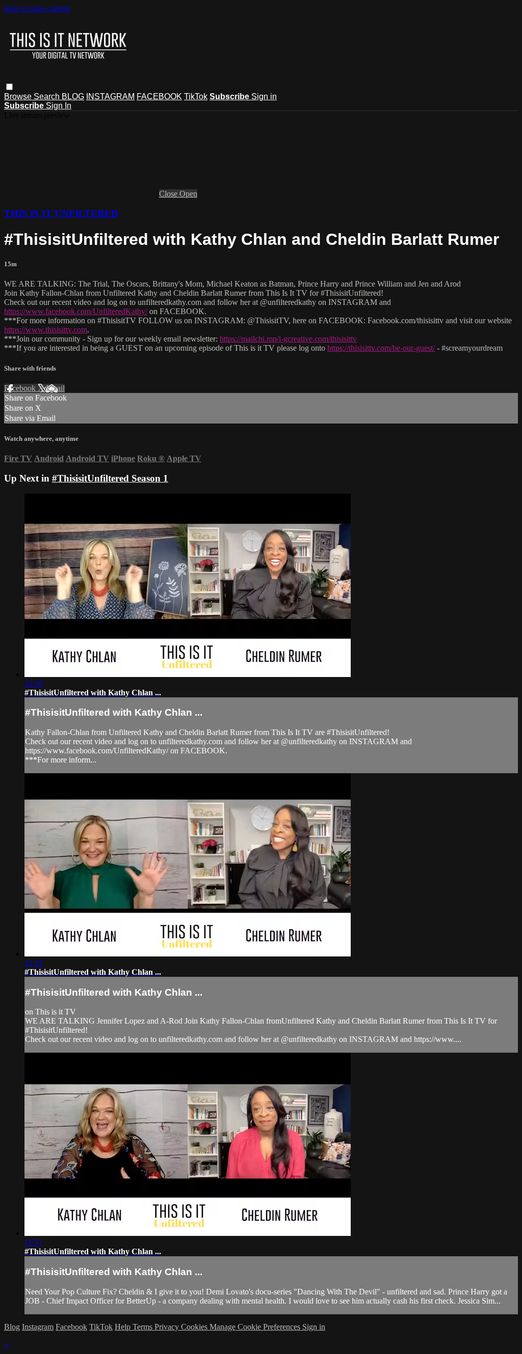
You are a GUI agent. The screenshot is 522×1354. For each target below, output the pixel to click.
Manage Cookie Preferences (256, 1326)
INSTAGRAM (110, 96)
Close (169, 193)
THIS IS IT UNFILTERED (61, 213)
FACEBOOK (159, 96)
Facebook (21, 388)
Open (188, 193)
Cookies (195, 1326)
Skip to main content (37, 8)
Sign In (58, 105)
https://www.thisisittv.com (45, 329)
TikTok (195, 96)
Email (55, 388)
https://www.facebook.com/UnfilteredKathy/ (75, 311)
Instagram (38, 1326)
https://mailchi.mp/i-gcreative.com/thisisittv (288, 338)
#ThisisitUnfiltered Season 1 (110, 478)
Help (124, 1326)
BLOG (73, 96)
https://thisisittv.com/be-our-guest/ (381, 348)
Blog (12, 1326)
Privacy (167, 1326)
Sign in (264, 96)
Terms (143, 1326)
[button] (9, 86)
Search (48, 96)
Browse (19, 96)
